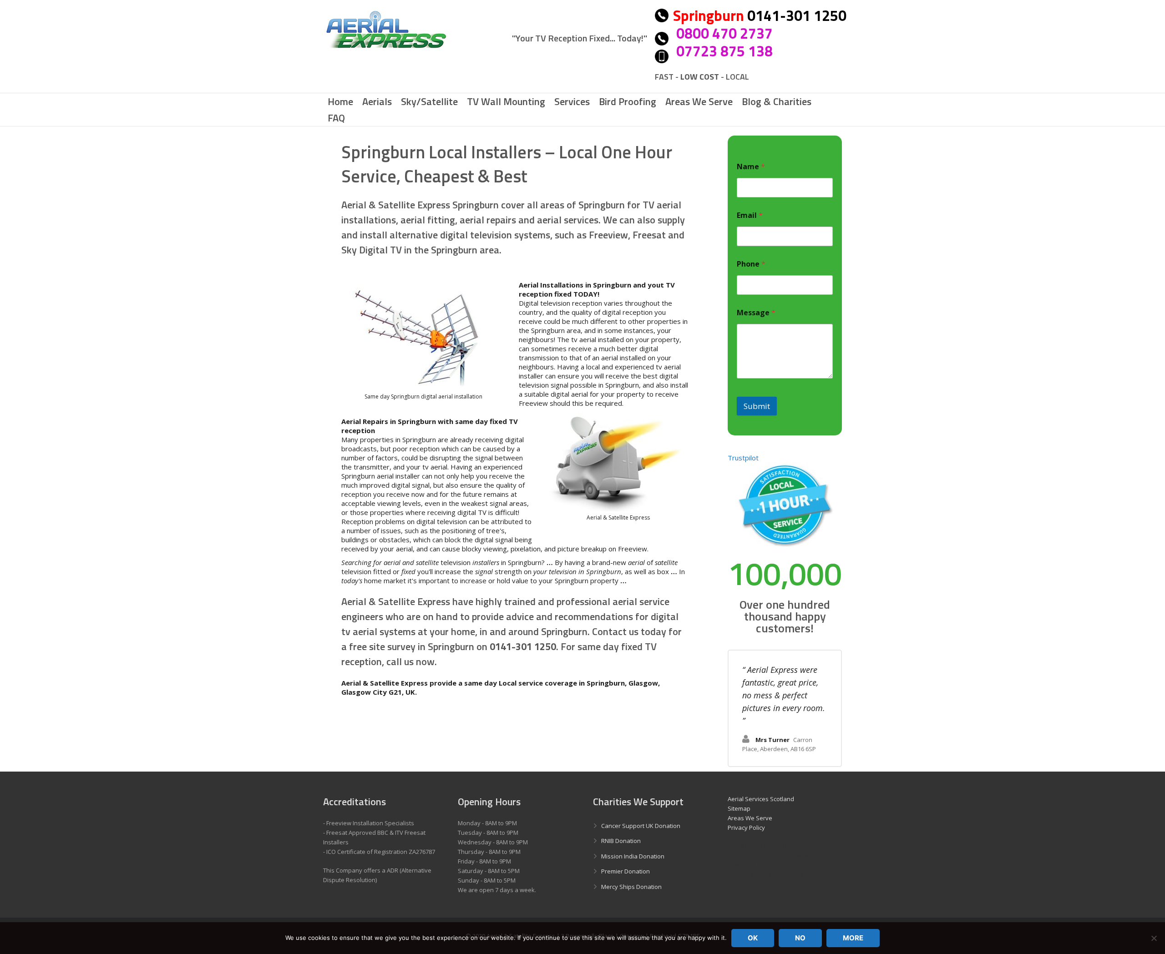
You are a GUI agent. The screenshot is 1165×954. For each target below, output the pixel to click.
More (853, 938)
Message (756, 312)
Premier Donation (625, 871)
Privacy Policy (746, 827)
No (800, 938)
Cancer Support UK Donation (640, 826)
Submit (757, 406)
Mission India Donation (632, 856)
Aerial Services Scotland (761, 799)
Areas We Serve (750, 818)
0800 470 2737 (724, 33)
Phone (751, 264)
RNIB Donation (621, 841)
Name (751, 166)
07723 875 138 (724, 51)
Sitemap (739, 808)
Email (750, 215)
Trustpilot (743, 457)
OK (753, 938)
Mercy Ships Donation (631, 887)
